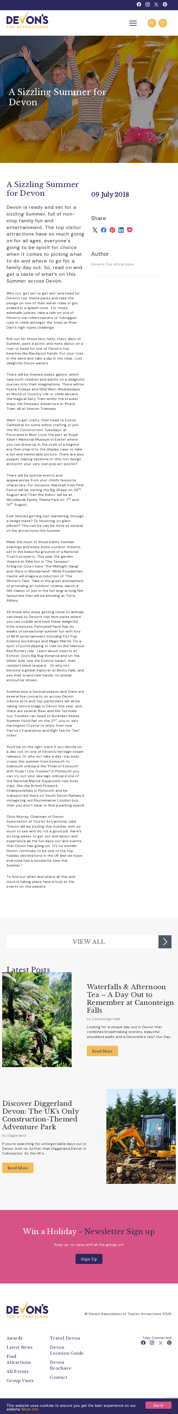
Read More (102, 1051)
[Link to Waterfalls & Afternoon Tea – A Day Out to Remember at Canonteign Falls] (37, 1019)
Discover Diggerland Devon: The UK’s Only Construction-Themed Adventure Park (40, 1115)
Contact (58, 1377)
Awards (15, 1338)
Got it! (158, 1405)
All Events (18, 1371)
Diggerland (16, 1135)
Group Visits (21, 1380)
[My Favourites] (162, 23)
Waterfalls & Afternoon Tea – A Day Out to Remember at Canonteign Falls (130, 998)
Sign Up (89, 1259)
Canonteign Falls (106, 1019)
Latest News (20, 1347)
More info (29, 1409)
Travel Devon (65, 1338)
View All (89, 941)
